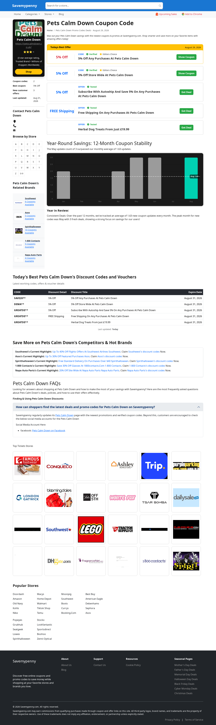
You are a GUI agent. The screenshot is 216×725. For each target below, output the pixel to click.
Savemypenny (24, 5)
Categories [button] (31, 14)
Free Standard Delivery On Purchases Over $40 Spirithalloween (93, 361)
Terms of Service (194, 719)
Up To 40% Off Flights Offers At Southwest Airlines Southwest (86, 351)
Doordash (18, 594)
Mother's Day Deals (185, 665)
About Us (66, 665)
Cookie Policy (133, 665)
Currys (65, 608)
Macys (40, 594)
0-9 (21, 173)
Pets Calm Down (64, 415)
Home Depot (44, 598)
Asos (88, 613)
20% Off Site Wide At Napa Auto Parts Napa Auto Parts (89, 370)
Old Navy (18, 603)
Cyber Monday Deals (185, 688)
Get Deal (186, 92)
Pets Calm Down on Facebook (48, 430)
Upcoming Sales (168, 14)
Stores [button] (48, 14)
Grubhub (18, 624)
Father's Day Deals (184, 669)
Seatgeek (18, 629)
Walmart (42, 603)
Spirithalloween (21, 638)
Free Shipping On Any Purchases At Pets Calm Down (116, 113)
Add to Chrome (193, 14)
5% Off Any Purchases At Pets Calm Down (108, 58)
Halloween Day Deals (186, 679)
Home (17, 14)
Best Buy (90, 594)
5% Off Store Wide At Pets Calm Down (105, 75)
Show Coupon (186, 57)
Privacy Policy (173, 719)
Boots (64, 603)
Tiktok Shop (43, 608)
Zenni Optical (44, 638)
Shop (29, 71)
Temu (40, 613)
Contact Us (100, 665)
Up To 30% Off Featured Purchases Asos (67, 356)
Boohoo (41, 634)
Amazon (17, 598)
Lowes (16, 634)
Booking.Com (68, 613)
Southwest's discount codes (144, 351)
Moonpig (66, 594)
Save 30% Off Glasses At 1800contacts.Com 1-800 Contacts (89, 365)
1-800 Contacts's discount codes (147, 365)
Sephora (90, 608)
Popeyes (17, 620)
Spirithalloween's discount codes (154, 361)
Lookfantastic (44, 624)
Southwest (67, 598)
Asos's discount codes (110, 356)
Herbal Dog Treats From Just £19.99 (103, 129)
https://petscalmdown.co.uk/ (28, 45)
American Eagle (94, 598)
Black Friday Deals (184, 683)
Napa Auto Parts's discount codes (146, 370)
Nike (15, 613)
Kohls (16, 608)
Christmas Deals (183, 693)
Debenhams (92, 603)
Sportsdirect (44, 629)
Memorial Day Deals (185, 674)
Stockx (40, 620)
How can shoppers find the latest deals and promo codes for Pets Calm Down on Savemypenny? (85, 407)
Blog (61, 14)
